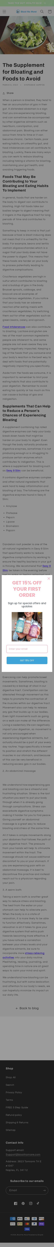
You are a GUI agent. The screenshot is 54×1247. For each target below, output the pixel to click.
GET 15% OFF (27, 660)
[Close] (48, 578)
